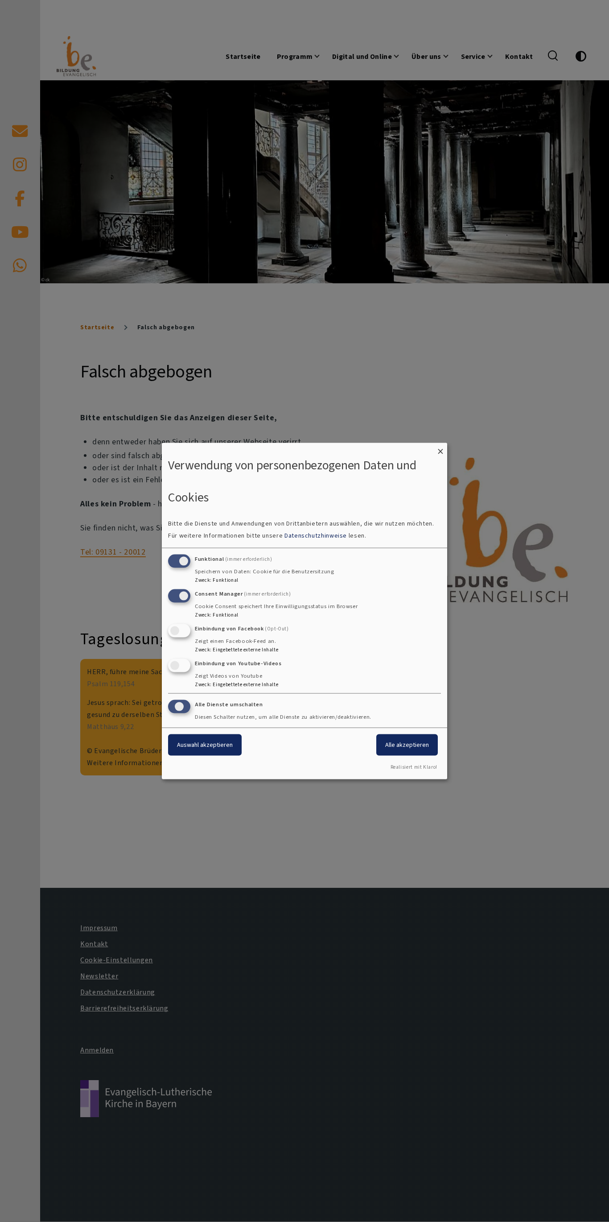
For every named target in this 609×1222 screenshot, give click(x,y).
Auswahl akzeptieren (205, 745)
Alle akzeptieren (407, 745)
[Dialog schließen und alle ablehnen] (440, 448)
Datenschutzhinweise (315, 535)
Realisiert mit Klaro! (414, 767)
